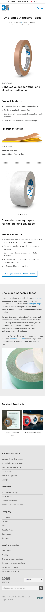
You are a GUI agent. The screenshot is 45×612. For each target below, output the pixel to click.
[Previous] (2, 193)
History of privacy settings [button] (13, 563)
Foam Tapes (7, 497)
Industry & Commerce (11, 467)
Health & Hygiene (9, 476)
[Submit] (41, 588)
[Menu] (42, 8)
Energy (5, 480)
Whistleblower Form (10, 571)
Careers (5, 521)
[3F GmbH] (6, 8)
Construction (7, 471)
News (19, 2)
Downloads (11, 2)
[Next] (43, 193)
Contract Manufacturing (12, 505)
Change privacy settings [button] (12, 559)
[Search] (38, 8)
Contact (25, 2)
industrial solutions (17, 339)
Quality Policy (8, 530)
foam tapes (37, 298)
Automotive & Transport (12, 459)
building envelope (34, 304)
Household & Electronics (12, 463)
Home (10, 22)
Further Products (9, 501)
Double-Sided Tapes (10, 492)
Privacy (5, 555)
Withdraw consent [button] (10, 567)
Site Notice (6, 551)
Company (6, 517)
